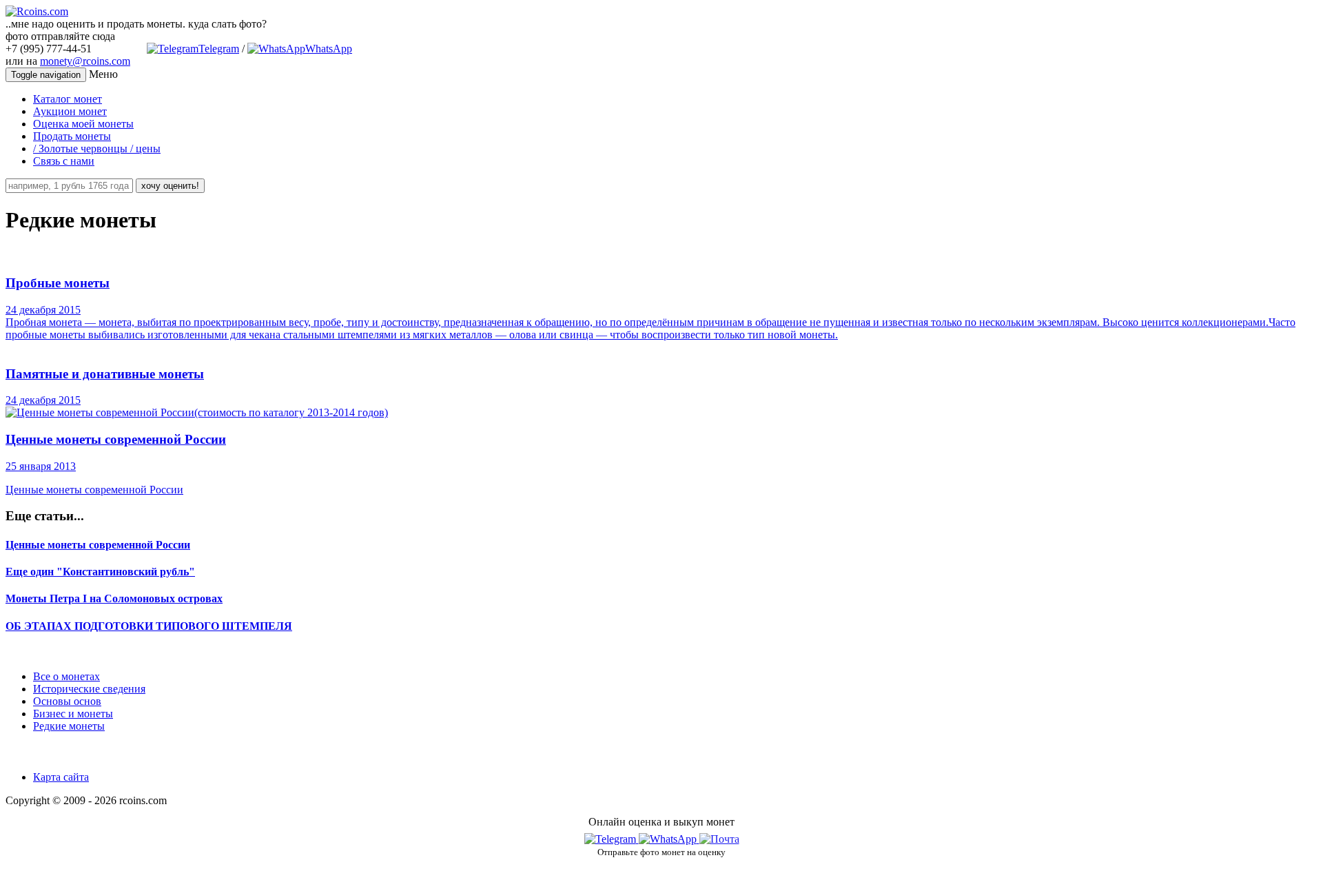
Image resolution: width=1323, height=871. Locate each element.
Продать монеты (72, 136)
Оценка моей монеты (83, 124)
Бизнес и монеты (73, 713)
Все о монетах (66, 676)
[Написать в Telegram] (611, 839)
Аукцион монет (70, 111)
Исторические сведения (89, 689)
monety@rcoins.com (85, 61)
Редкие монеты (69, 726)
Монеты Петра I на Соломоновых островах (114, 598)
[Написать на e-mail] (719, 836)
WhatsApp (328, 48)
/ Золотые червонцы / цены (97, 148)
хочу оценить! (170, 186)
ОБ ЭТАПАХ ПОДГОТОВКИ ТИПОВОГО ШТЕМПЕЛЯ (149, 626)
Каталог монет (67, 99)
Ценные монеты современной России (98, 545)
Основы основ (67, 701)
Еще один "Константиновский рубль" (100, 571)
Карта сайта (61, 777)
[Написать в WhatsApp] (669, 839)
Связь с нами (63, 161)
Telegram (218, 48)
